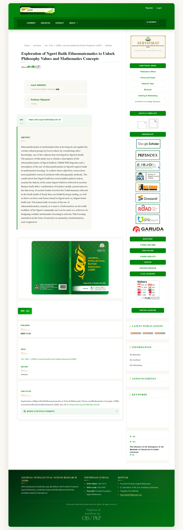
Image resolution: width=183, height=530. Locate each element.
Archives (45, 23)
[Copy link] (38, 67)
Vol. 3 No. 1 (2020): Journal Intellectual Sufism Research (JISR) (73, 45)
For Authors (135, 360)
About (72, 23)
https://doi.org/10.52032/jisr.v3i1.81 (45, 119)
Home (27, 45)
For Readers (135, 354)
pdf (27, 311)
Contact (59, 23)
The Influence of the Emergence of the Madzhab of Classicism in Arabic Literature (147, 449)
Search (152, 22)
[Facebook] (29, 67)
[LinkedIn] (33, 67)
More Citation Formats (40, 411)
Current (31, 23)
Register (149, 8)
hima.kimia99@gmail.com (131, 495)
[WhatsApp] (35, 67)
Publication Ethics (148, 71)
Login (159, 8)
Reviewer (148, 89)
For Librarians (136, 365)
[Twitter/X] (31, 67)
